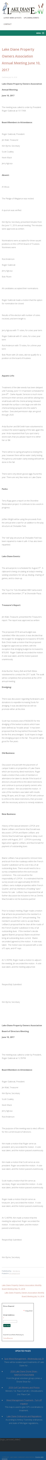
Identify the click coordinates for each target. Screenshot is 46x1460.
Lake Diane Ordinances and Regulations (24, 1416)
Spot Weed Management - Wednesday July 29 (24, 1358)
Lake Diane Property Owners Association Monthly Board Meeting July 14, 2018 (24, 1294)
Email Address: (9, 1315)
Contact (8, 24)
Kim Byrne (16, 1271)
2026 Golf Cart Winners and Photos (24, 1387)
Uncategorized (14, 1273)
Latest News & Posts (12, 18)
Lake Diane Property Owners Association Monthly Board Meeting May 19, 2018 (21, 1287)
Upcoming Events (31, 18)
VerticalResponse (8, 1338)
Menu (38, 33)
